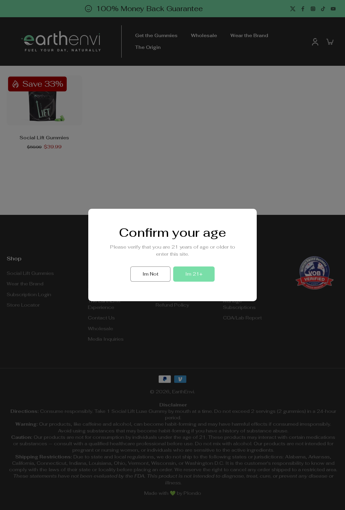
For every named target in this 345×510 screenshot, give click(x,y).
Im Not (150, 274)
